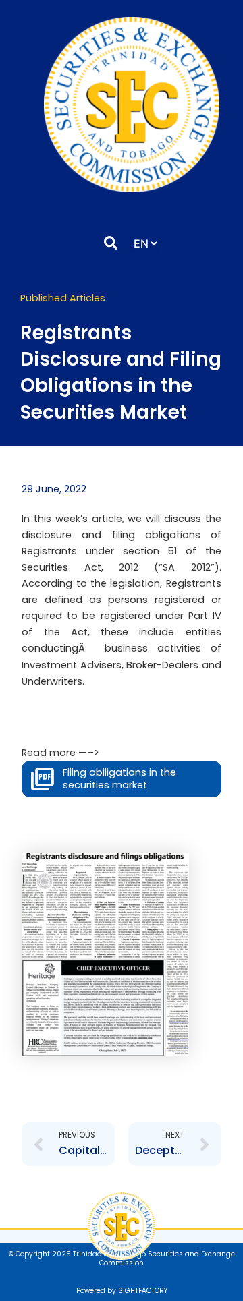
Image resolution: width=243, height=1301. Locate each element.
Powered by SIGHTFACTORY (121, 1290)
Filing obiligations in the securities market (119, 778)
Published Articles (62, 298)
